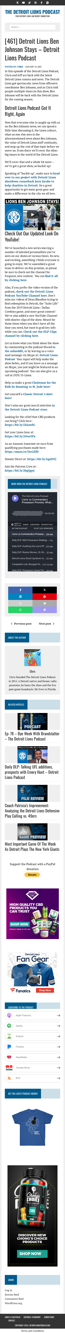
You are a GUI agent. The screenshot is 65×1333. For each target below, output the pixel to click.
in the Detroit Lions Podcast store (30, 407)
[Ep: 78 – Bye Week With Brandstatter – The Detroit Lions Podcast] (33, 728)
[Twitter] (17, 2)
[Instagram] (35, 2)
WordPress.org (13, 1303)
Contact (11, 1320)
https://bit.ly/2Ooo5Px (20, 436)
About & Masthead (12, 1317)
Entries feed (12, 1294)
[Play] (32, 215)
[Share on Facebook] (20, 590)
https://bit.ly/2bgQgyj (19, 470)
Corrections (49, 1317)
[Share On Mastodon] (44, 610)
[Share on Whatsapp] (20, 610)
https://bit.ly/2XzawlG (20, 425)
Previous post (23, 623)
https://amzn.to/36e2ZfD (22, 452)
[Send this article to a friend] (20, 603)
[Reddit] (47, 2)
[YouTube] (23, 2)
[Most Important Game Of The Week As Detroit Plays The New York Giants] (33, 838)
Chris (20, 66)
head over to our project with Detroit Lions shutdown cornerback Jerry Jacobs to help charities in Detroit (32, 179)
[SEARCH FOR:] (32, 27)
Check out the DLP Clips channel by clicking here (31, 334)
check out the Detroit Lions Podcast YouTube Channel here (29, 293)
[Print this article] (44, 603)
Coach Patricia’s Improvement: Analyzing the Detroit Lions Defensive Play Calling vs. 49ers (32, 810)
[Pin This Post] (44, 596)
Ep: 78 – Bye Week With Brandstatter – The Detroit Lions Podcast (32, 736)
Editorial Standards (32, 1317)
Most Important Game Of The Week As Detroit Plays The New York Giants (32, 846)
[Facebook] (41, 2)
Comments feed (14, 1299)
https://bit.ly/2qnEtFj (41, 459)
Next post (45, 623)
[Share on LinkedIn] (20, 596)
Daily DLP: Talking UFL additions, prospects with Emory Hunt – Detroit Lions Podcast (31, 772)
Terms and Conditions (32, 1330)
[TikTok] (29, 2)
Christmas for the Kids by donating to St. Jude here (30, 385)
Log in (8, 1290)
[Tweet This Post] (44, 590)
